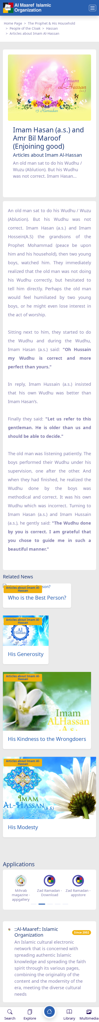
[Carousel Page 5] (65, 904)
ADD (42, 1002)
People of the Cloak (25, 28)
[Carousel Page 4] (58, 904)
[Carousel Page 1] (34, 904)
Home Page (13, 23)
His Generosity (25, 653)
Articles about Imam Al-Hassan (34, 33)
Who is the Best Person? (37, 597)
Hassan (52, 28)
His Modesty (23, 827)
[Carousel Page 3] (50, 904)
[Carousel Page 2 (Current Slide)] (41, 904)
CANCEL (27, 1002)
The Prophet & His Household (51, 23)
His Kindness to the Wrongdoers (47, 738)
